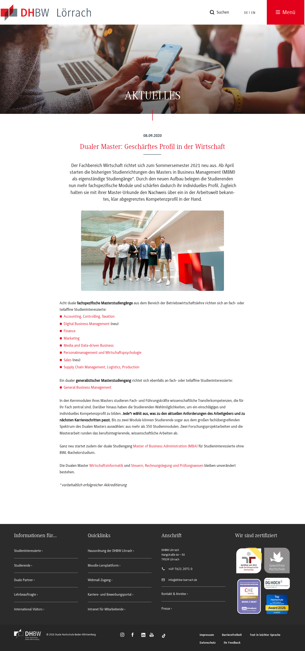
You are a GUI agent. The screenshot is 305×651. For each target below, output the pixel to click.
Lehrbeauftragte (25, 595)
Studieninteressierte (27, 551)
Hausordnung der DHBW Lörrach (110, 551)
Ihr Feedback (232, 643)
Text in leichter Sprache (265, 635)
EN (253, 13)
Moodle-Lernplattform (103, 565)
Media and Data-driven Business (89, 345)
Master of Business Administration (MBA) (165, 446)
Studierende (22, 565)
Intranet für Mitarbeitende (105, 609)
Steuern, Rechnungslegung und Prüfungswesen (167, 465)
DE (246, 13)
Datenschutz (208, 643)
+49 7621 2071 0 (180, 569)
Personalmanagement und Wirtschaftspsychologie (102, 352)
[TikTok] (164, 635)
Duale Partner (23, 580)
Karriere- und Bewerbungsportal (110, 595)
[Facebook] (135, 635)
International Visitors (28, 609)
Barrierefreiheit (232, 635)
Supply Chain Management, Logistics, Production (101, 367)
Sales (67, 360)
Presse (165, 609)
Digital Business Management (87, 323)
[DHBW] (29, 638)
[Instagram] (124, 635)
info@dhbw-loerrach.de (182, 580)
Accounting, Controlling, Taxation (89, 316)
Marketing (71, 338)
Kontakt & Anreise (173, 594)
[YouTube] (153, 635)
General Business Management (87, 387)
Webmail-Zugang (99, 580)
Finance (69, 331)
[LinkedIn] (144, 635)
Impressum (207, 635)
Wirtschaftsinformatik (106, 465)
